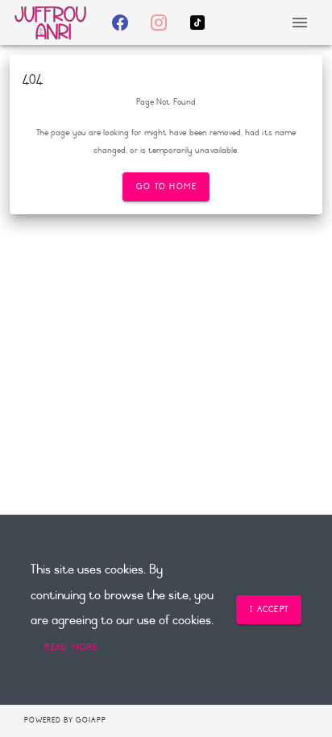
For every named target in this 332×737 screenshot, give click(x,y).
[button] (71, 647)
